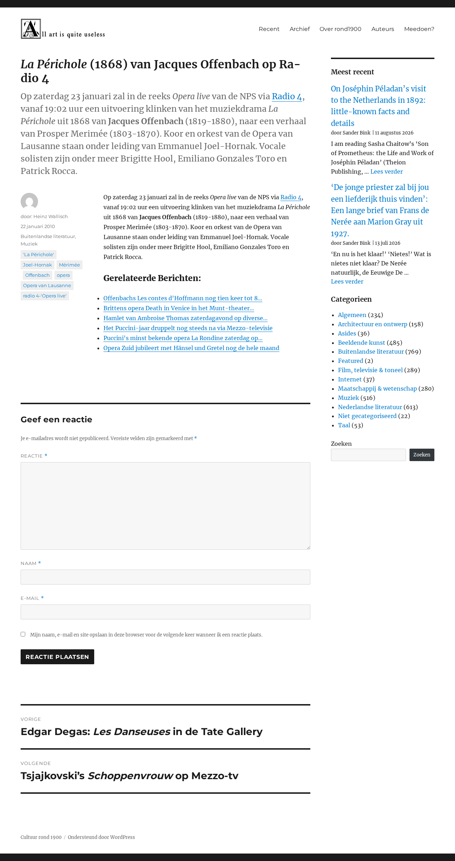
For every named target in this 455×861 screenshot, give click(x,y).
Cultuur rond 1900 (41, 837)
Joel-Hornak (37, 265)
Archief (300, 29)
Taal (344, 425)
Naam (31, 563)
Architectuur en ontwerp (372, 324)
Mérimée (69, 265)
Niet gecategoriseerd (367, 415)
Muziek (29, 244)
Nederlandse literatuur (370, 407)
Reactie (34, 456)
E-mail (32, 598)
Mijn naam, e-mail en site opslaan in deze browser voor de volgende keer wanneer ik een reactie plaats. (146, 635)
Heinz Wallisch (50, 216)
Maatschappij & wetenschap (377, 388)
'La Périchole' (38, 254)
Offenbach (37, 275)
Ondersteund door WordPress (101, 837)
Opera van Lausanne (47, 285)
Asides (347, 333)
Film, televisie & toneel (370, 370)
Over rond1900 (341, 29)
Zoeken (341, 443)
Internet (350, 379)
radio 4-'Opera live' (44, 296)
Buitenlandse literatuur (48, 236)
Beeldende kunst (361, 342)
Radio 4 (287, 96)
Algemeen (352, 314)
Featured (350, 360)
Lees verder (386, 171)
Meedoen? (419, 29)
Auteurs (382, 29)
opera (63, 275)
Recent (269, 29)
